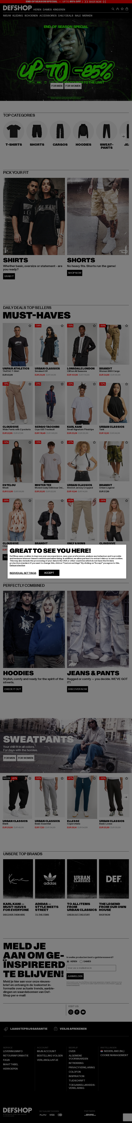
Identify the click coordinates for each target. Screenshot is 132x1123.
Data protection (17, 565)
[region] (67, 561)
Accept (49, 573)
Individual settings (23, 573)
